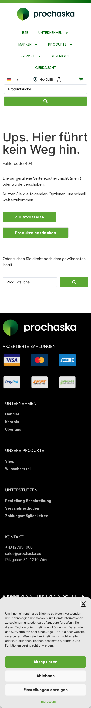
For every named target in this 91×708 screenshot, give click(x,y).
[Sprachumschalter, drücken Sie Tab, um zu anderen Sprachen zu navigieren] (13, 79)
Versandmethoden (22, 508)
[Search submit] (45, 101)
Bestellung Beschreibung (28, 500)
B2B (25, 33)
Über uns (13, 429)
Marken (25, 44)
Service (28, 56)
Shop (9, 461)
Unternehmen (50, 33)
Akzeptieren (45, 662)
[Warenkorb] (81, 79)
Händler (12, 414)
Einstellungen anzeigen (46, 690)
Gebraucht (45, 68)
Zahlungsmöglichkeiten (26, 516)
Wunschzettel (18, 469)
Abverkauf (60, 56)
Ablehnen (46, 676)
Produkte (57, 44)
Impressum (48, 701)
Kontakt (12, 422)
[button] (83, 603)
